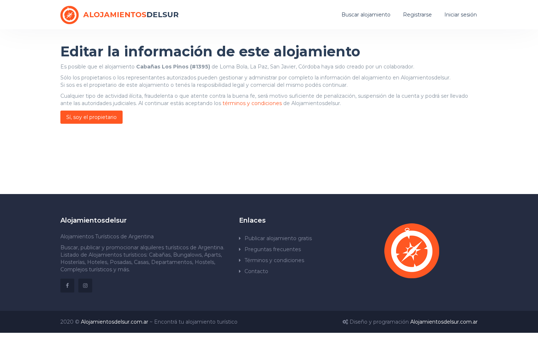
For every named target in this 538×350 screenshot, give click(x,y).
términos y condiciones (252, 103)
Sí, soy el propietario (91, 117)
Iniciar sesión (460, 14)
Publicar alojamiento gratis (278, 238)
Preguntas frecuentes (272, 249)
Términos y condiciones (274, 260)
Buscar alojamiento (366, 14)
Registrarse (417, 14)
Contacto (256, 271)
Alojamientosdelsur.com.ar (114, 322)
